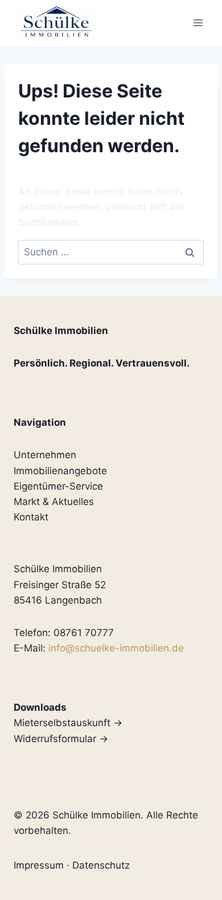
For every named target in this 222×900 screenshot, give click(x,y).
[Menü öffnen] (197, 22)
